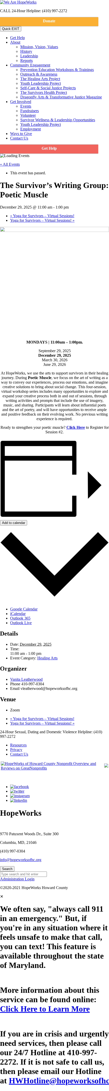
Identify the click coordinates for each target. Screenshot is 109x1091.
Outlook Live (21, 623)
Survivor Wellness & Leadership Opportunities (57, 120)
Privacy (16, 749)
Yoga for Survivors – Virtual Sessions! (42, 216)
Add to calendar (13, 523)
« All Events (10, 164)
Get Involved (20, 101)
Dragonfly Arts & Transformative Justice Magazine (61, 97)
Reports (26, 60)
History (26, 51)
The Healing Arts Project (40, 79)
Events (25, 106)
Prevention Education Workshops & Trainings (57, 69)
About (15, 42)
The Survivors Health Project (43, 92)
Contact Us (19, 138)
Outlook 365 (20, 618)
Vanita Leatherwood (26, 679)
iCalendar (18, 613)
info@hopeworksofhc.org (20, 860)
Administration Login (17, 879)
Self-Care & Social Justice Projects (48, 88)
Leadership (29, 56)
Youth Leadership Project (40, 83)
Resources (18, 745)
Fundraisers (29, 111)
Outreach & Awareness (38, 74)
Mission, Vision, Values (39, 47)
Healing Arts (47, 658)
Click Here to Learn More (45, 1008)
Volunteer (28, 115)
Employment (30, 129)
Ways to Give (21, 133)
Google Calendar (24, 609)
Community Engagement (30, 65)
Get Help (17, 38)
